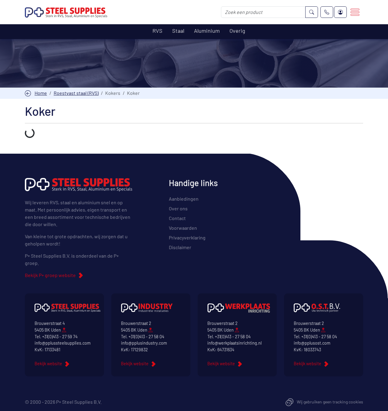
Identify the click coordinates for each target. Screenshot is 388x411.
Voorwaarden (183, 228)
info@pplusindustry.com (144, 343)
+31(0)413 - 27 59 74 (60, 336)
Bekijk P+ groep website (50, 275)
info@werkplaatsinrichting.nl (234, 343)
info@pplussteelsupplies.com (63, 343)
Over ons (178, 208)
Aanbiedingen (184, 199)
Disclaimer (180, 247)
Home (41, 93)
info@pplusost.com (312, 343)
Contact (177, 218)
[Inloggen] (340, 12)
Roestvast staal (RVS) (76, 93)
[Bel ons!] (326, 12)
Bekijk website (48, 363)
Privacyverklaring (187, 237)
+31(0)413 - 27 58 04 (146, 336)
